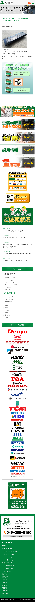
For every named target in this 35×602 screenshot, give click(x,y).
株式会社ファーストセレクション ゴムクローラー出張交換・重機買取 (18, 599)
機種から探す (8, 301)
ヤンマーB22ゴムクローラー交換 (13, 231)
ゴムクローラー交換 (10, 277)
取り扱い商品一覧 (7, 563)
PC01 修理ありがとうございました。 (15, 238)
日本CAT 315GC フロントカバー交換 (15, 260)
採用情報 (4, 585)
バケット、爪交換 (9, 282)
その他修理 (7, 287)
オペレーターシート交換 (11, 284)
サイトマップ (6, 317)
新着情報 (4, 588)
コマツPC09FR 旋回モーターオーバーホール (17, 253)
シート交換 (9, 557)
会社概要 (5, 312)
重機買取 (5, 305)
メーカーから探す (9, 297)
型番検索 (8, 571)
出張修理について (9, 274)
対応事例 (5, 308)
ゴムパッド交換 (9, 280)
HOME (4, 546)
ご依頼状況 (6, 310)
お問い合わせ (6, 315)
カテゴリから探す (9, 299)
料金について (8, 289)
